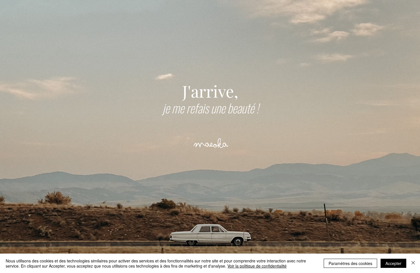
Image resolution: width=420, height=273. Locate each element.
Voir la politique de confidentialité (257, 266)
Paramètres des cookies (350, 263)
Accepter (393, 263)
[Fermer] (413, 263)
